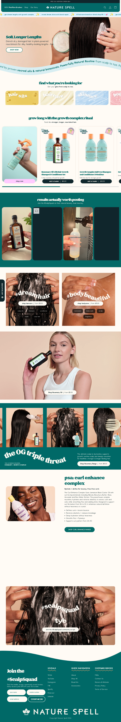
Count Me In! (37, 699)
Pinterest (51, 693)
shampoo (32, 311)
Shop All (74, 679)
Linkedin (51, 697)
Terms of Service (101, 689)
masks (27, 316)
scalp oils (20, 311)
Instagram (52, 682)
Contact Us (99, 679)
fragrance (88, 316)
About (73, 675)
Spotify (50, 689)
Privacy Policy (100, 686)
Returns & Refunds (102, 682)
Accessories (75, 686)
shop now (14, 50)
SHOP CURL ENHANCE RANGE (79, 530)
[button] (26, 7)
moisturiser (77, 311)
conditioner (43, 311)
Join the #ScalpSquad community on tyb (60, 630)
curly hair (37, 316)
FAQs (97, 675)
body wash (89, 311)
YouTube (51, 679)
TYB (49, 686)
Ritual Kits (74, 682)
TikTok (50, 675)
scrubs (101, 311)
